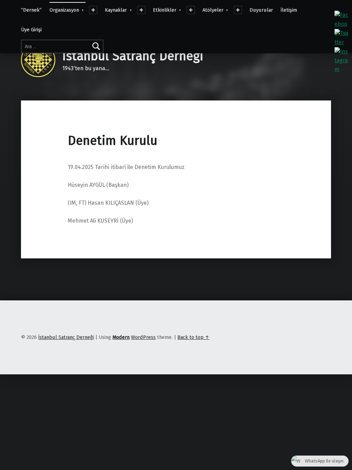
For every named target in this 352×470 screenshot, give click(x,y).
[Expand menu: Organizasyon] (93, 10)
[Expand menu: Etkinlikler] (191, 10)
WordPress (143, 337)
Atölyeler (212, 10)
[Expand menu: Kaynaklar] (141, 10)
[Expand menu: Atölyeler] (238, 10)
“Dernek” (31, 10)
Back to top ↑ (193, 337)
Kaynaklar (116, 10)
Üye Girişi (31, 29)
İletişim (288, 10)
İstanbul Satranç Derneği (133, 56)
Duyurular (261, 10)
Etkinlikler (164, 10)
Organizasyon (64, 10)
